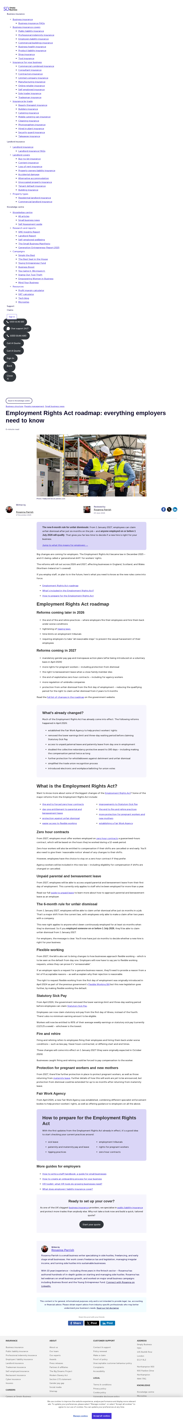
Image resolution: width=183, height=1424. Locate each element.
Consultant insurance (29, 70)
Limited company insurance (33, 78)
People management (34, 406)
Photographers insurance (31, 124)
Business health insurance (32, 46)
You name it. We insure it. (31, 271)
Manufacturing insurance (31, 81)
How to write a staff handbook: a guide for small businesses (74, 1174)
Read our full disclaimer (108, 1308)
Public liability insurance (31, 31)
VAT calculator (26, 294)
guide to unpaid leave (62, 892)
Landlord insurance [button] (23, 147)
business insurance (79, 1207)
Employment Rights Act (118, 793)
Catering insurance (28, 113)
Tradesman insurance (29, 97)
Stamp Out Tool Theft (30, 274)
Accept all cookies (101, 1416)
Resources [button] (18, 286)
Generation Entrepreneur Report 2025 (38, 247)
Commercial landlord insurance (35, 201)
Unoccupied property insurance (35, 182)
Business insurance (16, 14)
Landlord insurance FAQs (31, 151)
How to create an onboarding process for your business (72, 1179)
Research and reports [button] (24, 228)
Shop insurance (26, 54)
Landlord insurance (16, 142)
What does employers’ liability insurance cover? (67, 1189)
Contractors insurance (30, 74)
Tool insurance (26, 58)
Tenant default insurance (32, 186)
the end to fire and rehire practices (118, 809)
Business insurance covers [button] (26, 27)
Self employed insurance (31, 89)
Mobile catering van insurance (34, 116)
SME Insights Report (29, 232)
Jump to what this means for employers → (65, 545)
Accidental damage (28, 174)
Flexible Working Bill (99, 984)
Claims (10, 310)
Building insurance (28, 190)
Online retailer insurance (31, 85)
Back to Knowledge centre (19, 401)
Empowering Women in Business (35, 278)
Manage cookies (80, 1416)
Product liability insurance (32, 50)
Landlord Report (27, 235)
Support (10, 306)
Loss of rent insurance (30, 166)
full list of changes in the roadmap (65, 697)
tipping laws (64, 629)
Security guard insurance (31, 132)
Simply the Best (26, 255)
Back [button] (9, 365)
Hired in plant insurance (31, 128)
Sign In (10, 358)
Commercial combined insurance (36, 66)
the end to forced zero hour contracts (63, 804)
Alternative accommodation (33, 178)
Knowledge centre (15, 207)
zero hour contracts (107, 838)
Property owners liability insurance (36, 170)
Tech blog (23, 298)
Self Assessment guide (30, 224)
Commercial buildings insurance (35, 42)
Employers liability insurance (33, 39)
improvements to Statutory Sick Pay (118, 804)
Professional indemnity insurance (36, 35)
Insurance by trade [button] (23, 101)
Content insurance (28, 162)
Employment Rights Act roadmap (60, 585)
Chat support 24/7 (17, 329)
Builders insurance (28, 109)
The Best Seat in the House (33, 259)
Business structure (14, 406)
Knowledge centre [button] (22, 212)
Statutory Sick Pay (77, 1006)
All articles (23, 216)
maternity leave (61, 1078)
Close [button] (10, 375)
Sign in (12, 317)
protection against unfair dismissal (61, 818)
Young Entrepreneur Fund (32, 263)
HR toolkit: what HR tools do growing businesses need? (72, 1184)
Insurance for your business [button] (27, 62)
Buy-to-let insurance (29, 158)
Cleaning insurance (28, 120)
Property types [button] (20, 194)
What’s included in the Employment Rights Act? (68, 590)
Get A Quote (13, 343)
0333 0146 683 (15, 323)
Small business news (29, 220)
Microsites (23, 302)
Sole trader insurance (29, 93)
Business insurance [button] (23, 19)
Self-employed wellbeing (31, 239)
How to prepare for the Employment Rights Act (68, 595)
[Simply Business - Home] (10, 9)
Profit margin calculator (31, 290)
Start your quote (91, 1224)
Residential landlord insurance (34, 197)
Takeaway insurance (29, 136)
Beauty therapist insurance (32, 105)
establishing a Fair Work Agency (116, 823)
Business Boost (26, 267)
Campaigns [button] (19, 251)
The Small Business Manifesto (34, 243)
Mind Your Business (28, 282)
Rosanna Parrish (24, 512)
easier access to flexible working (59, 823)
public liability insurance (130, 1207)
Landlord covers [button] (21, 155)
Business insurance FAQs (31, 23)
